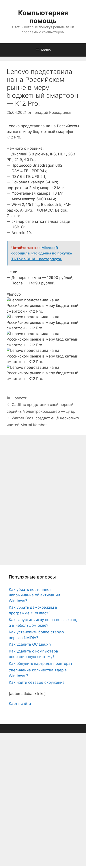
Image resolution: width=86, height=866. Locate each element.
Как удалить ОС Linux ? (30, 644)
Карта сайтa (20, 703)
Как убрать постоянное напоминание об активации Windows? (34, 595)
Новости (19, 398)
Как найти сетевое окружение (37, 682)
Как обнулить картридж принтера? (41, 663)
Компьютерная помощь (43, 17)
